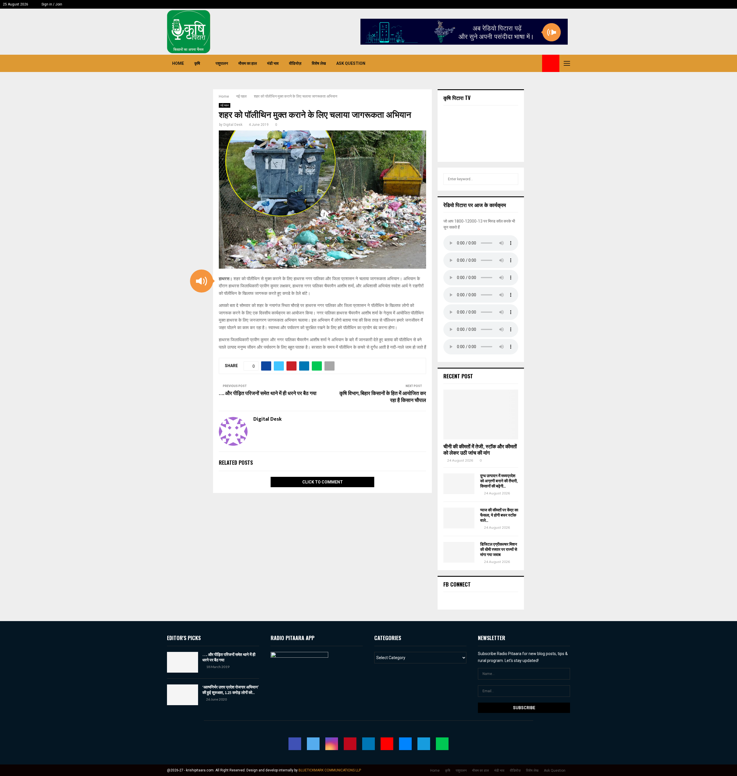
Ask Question (350, 63)
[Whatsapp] (536, 63)
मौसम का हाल (247, 63)
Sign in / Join (51, 4)
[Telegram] (530, 63)
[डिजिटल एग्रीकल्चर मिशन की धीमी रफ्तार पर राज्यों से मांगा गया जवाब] (458, 552)
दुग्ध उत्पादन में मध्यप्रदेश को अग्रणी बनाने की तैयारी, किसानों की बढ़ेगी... (499, 481)
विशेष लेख (319, 63)
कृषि (197, 63)
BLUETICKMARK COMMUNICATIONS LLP (330, 770)
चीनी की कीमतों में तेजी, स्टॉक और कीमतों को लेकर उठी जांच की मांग (480, 450)
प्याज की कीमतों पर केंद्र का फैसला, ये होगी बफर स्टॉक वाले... (499, 515)
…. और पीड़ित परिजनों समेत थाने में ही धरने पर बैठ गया (267, 393)
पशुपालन (222, 63)
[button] (201, 281)
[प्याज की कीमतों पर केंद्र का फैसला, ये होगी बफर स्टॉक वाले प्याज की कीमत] (458, 518)
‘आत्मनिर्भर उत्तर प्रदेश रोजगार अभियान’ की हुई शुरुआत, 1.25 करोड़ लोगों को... (230, 689)
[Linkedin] (511, 63)
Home (178, 63)
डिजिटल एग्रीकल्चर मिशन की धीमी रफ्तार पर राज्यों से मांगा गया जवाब (498, 549)
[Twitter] (492, 63)
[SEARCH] (512, 179)
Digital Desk (232, 125)
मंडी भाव (273, 63)
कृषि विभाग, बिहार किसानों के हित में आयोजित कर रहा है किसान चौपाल (382, 397)
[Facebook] (485, 63)
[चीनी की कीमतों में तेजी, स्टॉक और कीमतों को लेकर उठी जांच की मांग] (480, 414)
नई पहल (224, 105)
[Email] (523, 63)
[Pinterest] (504, 63)
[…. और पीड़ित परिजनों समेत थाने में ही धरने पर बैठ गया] (182, 662)
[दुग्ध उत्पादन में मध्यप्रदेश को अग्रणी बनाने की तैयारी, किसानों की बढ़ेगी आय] (458, 483)
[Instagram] (498, 63)
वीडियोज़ (295, 63)
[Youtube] (517, 63)
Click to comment (322, 482)
